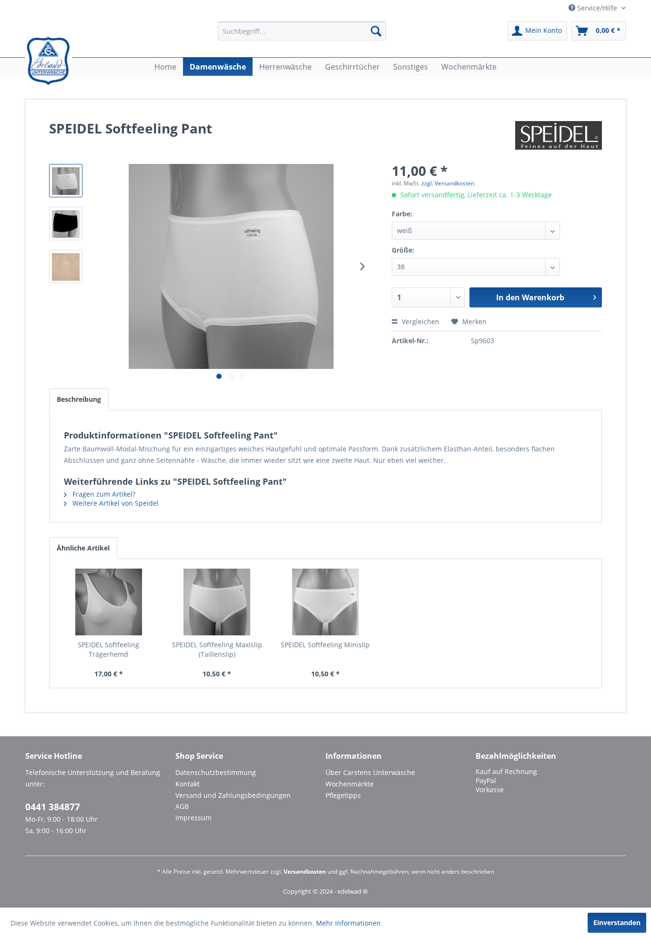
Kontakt (187, 783)
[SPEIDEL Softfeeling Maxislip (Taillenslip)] (217, 602)
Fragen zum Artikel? (103, 494)
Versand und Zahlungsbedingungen (233, 795)
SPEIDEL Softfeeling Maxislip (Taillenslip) (217, 649)
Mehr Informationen (348, 923)
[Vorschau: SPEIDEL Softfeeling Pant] (65, 180)
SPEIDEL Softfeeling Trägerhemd (108, 649)
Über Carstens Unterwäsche (370, 772)
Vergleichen (419, 321)
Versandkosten (305, 871)
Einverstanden (617, 922)
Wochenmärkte (350, 783)
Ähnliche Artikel (83, 547)
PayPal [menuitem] (486, 780)
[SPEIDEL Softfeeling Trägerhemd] (108, 602)
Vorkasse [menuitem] (490, 789)
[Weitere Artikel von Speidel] (558, 137)
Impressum (193, 817)
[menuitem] (302, 31)
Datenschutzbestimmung (215, 772)
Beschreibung (79, 399)
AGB (182, 806)
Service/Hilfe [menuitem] (597, 7)
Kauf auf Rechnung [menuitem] (506, 771)
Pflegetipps (343, 795)
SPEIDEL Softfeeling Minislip (325, 644)
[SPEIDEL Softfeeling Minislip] (325, 602)
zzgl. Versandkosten (447, 183)
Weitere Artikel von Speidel (115, 503)
